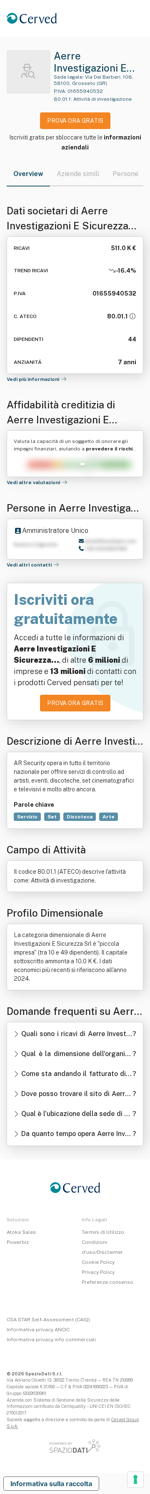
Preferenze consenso (107, 1282)
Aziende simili (78, 174)
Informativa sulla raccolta (51, 1483)
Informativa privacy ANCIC (38, 1329)
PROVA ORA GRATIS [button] (75, 120)
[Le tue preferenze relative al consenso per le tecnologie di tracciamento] (135, 1479)
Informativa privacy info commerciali (51, 1339)
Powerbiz (18, 1242)
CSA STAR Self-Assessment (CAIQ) (48, 1319)
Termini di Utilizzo (103, 1232)
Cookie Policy (98, 1262)
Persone (125, 174)
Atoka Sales (21, 1232)
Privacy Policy (98, 1272)
